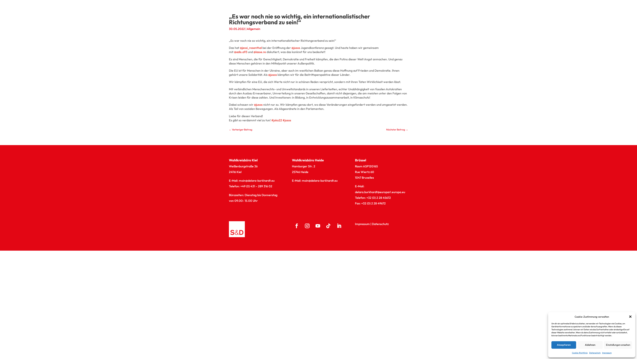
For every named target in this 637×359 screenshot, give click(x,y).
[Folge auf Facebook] (296, 226)
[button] (630, 316)
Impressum (607, 353)
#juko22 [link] (276, 120)
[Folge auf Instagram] (307, 226)
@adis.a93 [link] (240, 52)
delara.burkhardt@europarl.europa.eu (380, 192)
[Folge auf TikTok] (328, 226)
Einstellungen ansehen (618, 344)
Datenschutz (595, 353)
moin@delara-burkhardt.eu (257, 180)
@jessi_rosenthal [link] (251, 48)
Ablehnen (590, 344)
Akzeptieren (564, 344)
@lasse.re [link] (259, 52)
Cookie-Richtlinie (580, 353)
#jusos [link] (287, 120)
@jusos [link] (295, 48)
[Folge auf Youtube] (317, 226)
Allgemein (253, 29)
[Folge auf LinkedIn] (339, 226)
